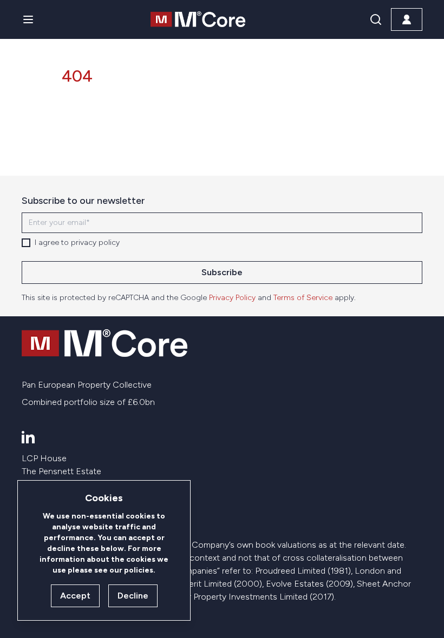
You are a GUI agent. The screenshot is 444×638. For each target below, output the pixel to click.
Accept (75, 595)
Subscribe (222, 272)
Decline (132, 595)
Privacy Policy (232, 297)
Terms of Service (302, 297)
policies (138, 570)
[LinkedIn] (28, 436)
